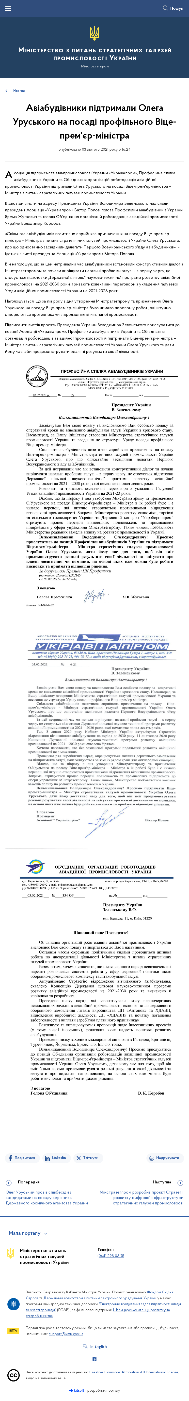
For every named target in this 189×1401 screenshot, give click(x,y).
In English (98, 1347)
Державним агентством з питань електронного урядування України (100, 1298)
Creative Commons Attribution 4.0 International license (133, 1372)
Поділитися (25, 1158)
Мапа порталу (25, 1233)
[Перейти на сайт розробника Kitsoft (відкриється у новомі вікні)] (77, 1390)
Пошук (176, 8)
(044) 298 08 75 (110, 1256)
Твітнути (90, 1158)
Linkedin (59, 1158)
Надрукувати (167, 1158)
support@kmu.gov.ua (66, 1334)
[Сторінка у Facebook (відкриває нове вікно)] (94, 1359)
